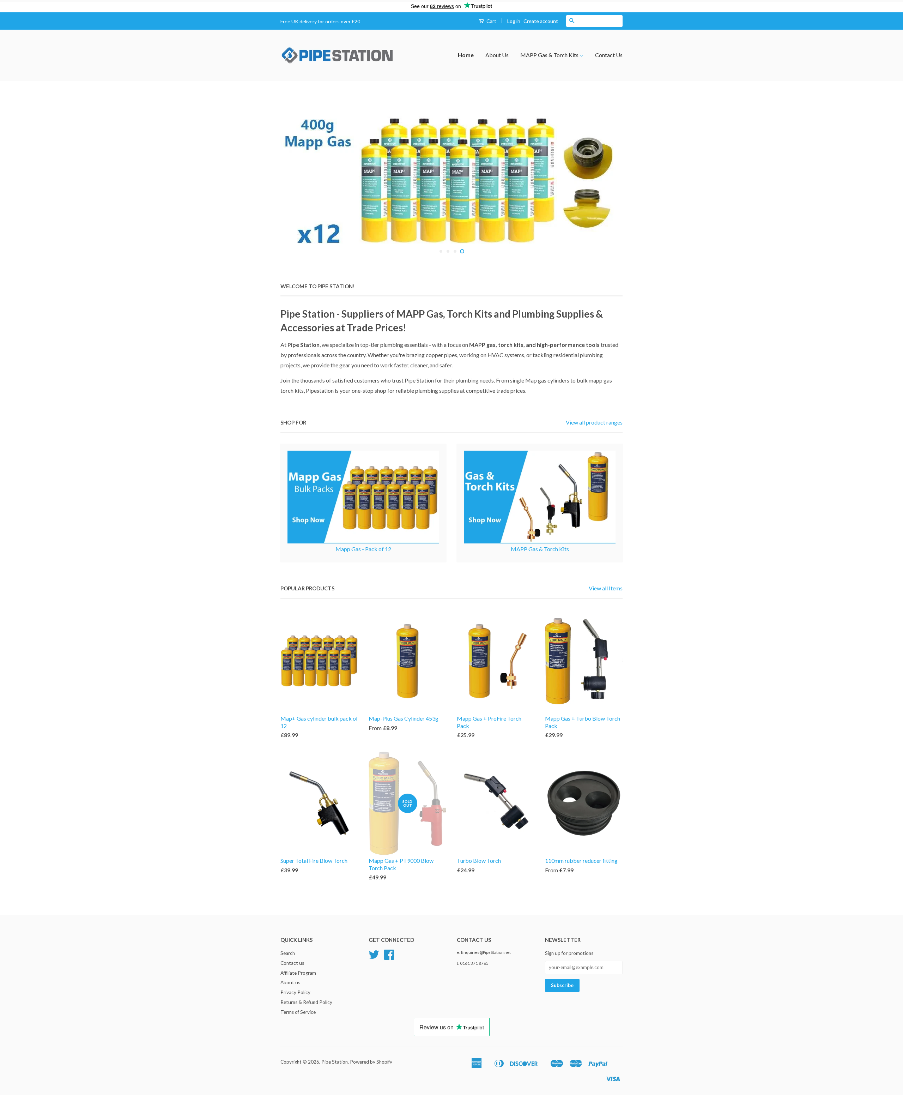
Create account (540, 21)
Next (608, 181)
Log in (513, 21)
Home (466, 55)
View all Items (606, 588)
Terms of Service (298, 1012)
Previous (295, 181)
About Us (497, 55)
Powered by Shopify (371, 1062)
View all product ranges (594, 422)
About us (290, 982)
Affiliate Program (298, 973)
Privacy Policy (295, 992)
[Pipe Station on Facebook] (389, 957)
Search (287, 953)
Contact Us (609, 55)
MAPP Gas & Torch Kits (550, 55)
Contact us (292, 963)
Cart (490, 21)
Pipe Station (334, 1062)
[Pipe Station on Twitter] (374, 957)
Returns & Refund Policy (306, 1002)
